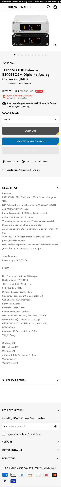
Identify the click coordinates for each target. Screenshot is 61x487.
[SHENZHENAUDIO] (20, 7)
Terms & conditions (31, 434)
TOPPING (8, 63)
